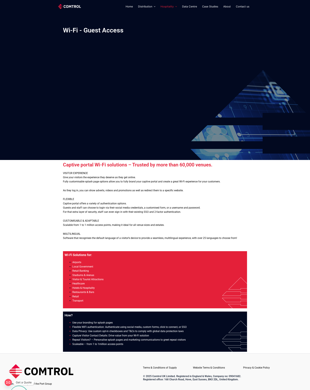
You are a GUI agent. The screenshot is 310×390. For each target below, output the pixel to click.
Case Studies (210, 6)
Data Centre (189, 6)
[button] (153, 6)
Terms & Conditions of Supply (160, 367)
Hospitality (167, 6)
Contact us (242, 6)
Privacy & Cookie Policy (256, 367)
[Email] (8, 382)
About (227, 6)
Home (129, 6)
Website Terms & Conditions (209, 367)
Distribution (145, 6)
